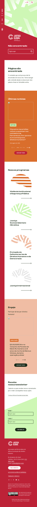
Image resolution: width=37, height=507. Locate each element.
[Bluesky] (21, 480)
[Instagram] (9, 480)
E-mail (10, 418)
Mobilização (14, 340)
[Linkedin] (18, 480)
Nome (10, 410)
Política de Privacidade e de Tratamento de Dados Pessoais (19, 486)
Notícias (13, 125)
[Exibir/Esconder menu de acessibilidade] (2, 29)
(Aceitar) (9, 488)
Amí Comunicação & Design (17, 501)
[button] (28, 147)
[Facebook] (13, 480)
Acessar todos (21, 365)
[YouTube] (16, 480)
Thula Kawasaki (26, 501)
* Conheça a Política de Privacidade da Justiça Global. (18, 395)
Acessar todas (21, 153)
